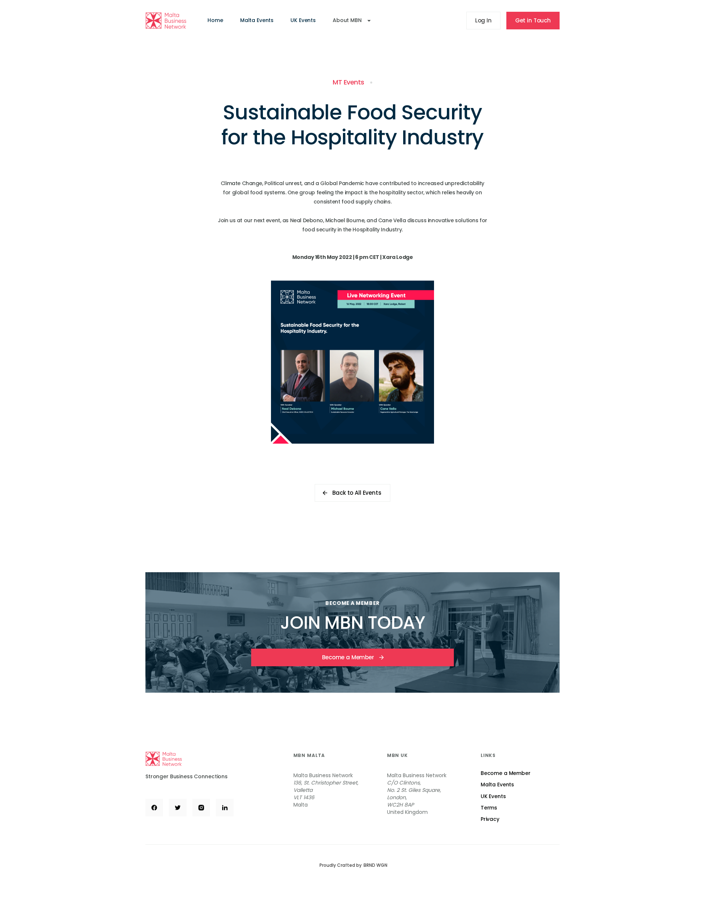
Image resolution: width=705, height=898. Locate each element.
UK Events (303, 20)
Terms (489, 807)
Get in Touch (533, 20)
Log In (483, 20)
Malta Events (257, 20)
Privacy (490, 819)
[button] (351, 20)
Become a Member (506, 773)
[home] (166, 20)
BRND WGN (375, 865)
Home (215, 20)
